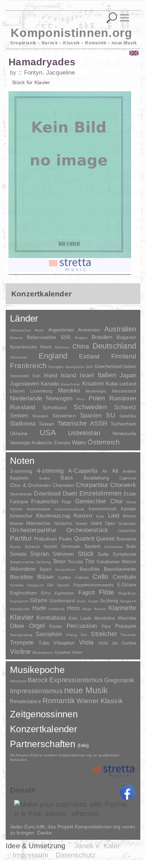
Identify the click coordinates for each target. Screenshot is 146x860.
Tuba (44, 643)
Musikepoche (37, 670)
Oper (110, 523)
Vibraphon (64, 643)
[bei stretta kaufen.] (70, 265)
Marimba (127, 618)
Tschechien (123, 424)
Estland (89, 356)
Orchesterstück (87, 530)
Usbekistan (84, 433)
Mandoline (104, 618)
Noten (22, 461)
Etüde (130, 494)
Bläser (45, 577)
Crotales (17, 585)
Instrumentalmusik (70, 509)
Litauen (17, 391)
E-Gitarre (126, 584)
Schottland (55, 407)
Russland (22, 407)
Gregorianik (119, 680)
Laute (86, 618)
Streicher (104, 633)
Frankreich (28, 365)
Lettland (127, 384)
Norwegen (59, 398)
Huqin (87, 609)
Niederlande (26, 398)
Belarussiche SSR (49, 337)
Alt (115, 471)
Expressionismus (76, 680)
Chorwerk (123, 485)
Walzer (129, 561)
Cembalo (124, 577)
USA (48, 432)
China (80, 346)
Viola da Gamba (117, 643)
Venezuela (124, 433)
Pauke (55, 626)
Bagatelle (19, 478)
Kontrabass (51, 617)
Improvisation (38, 509)
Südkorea (22, 423)
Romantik (59, 700)
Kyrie (100, 516)
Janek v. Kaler (97, 846)
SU (110, 415)
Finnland (123, 356)
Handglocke (20, 609)
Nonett (81, 523)
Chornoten (63, 485)
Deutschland (114, 345)
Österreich (104, 442)
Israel (87, 375)
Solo (131, 546)
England (53, 355)
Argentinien (61, 330)
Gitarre (38, 600)
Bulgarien (126, 337)
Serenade (70, 546)
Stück (86, 553)
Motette (16, 523)
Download (47, 493)
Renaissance (25, 701)
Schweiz (125, 407)
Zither (77, 652)
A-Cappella (82, 470)
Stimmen (63, 554)
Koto (73, 618)
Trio (90, 561)
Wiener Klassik (100, 701)
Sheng (71, 635)
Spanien (91, 415)
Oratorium (127, 523)
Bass (67, 478)
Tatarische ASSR (82, 423)
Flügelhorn (127, 593)
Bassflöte (90, 569)
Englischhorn (23, 593)
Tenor (59, 561)
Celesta (82, 577)
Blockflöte (21, 577)
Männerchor (38, 523)
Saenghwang (21, 635)
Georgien (56, 367)
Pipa (106, 626)
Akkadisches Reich (27, 330)
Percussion (82, 625)
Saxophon (49, 634)
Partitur (21, 538)
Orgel (37, 625)
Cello (100, 576)
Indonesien (19, 376)
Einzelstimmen (100, 493)
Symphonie (124, 554)
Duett (70, 493)
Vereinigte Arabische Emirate (40, 442)
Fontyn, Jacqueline (49, 72)
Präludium (45, 539)
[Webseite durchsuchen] (111, 18)
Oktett (96, 523)
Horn (73, 608)
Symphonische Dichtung (30, 562)
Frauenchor (44, 501)
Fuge (67, 501)
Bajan (45, 569)
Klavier (22, 617)
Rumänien (122, 398)
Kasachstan (70, 384)
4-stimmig (50, 470)
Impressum (31, 855)
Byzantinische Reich (31, 347)
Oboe (17, 626)
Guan (81, 601)
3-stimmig (21, 471)
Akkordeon (22, 569)
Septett (50, 546)
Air (104, 471)
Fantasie (19, 501)
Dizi (50, 585)
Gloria (131, 502)
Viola (86, 642)
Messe (129, 516)
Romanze (126, 539)
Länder (24, 318)
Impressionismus (36, 691)
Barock (38, 680)
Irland (50, 375)
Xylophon (62, 652)
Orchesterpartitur (33, 530)
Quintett (105, 539)
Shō (83, 635)
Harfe (39, 608)
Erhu (45, 593)
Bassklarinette (120, 569)
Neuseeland (124, 391)
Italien (107, 375)
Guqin (93, 601)
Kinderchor (21, 516)
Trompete (22, 643)
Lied (113, 515)
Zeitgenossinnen (44, 714)
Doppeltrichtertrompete (93, 585)
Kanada (50, 384)
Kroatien (93, 383)
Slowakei (40, 416)
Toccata (75, 561)
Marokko (69, 391)
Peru (80, 399)
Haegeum (128, 601)
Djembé (63, 585)
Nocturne (63, 523)
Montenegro (95, 391)
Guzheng (109, 600)
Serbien (19, 415)
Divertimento (21, 494)
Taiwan (47, 424)
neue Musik (86, 690)
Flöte (106, 592)
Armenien (89, 330)
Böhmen (62, 347)
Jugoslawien (24, 383)
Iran (36, 376)
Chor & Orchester (30, 485)
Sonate (18, 554)
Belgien (81, 338)
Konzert (83, 516)
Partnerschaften (49, 744)
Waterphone (42, 652)
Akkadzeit (18, 681)
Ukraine (19, 433)
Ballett (44, 478)
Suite (103, 554)
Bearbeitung (96, 478)
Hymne (16, 509)
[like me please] (127, 791)
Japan (128, 375)
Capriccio (127, 478)
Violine (20, 651)
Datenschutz (76, 855)
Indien (129, 366)
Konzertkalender (43, 729)
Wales (79, 442)
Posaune (125, 626)
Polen (97, 398)
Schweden (90, 407)
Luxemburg (41, 391)
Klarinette (122, 608)
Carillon (64, 577)
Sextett (92, 546)
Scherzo (32, 546)
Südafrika (127, 416)
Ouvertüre (127, 530)
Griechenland (108, 366)
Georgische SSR (79, 367)
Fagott (86, 593)
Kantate (128, 508)
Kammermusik (103, 508)
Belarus (16, 338)
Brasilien (102, 337)
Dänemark (18, 357)
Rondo (15, 547)
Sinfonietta (113, 547)
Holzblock (56, 609)
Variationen (107, 561)
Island (68, 375)
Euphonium (64, 593)
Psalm (65, 539)
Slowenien (63, 415)
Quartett (84, 538)
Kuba (112, 384)
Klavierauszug (53, 516)
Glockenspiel (62, 600)
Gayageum (19, 601)
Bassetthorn (65, 569)
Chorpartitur (92, 485)
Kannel (100, 609)
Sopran (39, 553)
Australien (120, 329)
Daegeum (35, 585)
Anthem (129, 471)
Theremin (128, 635)
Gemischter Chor (99, 501)
